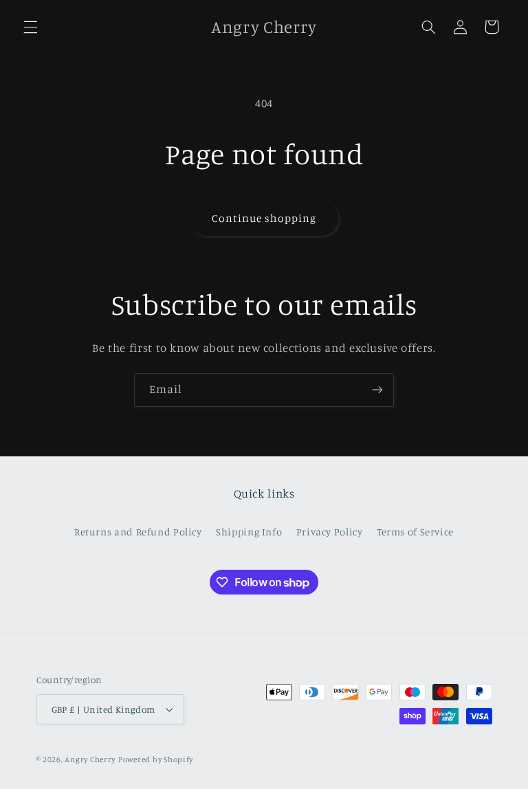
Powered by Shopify (155, 759)
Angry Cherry (90, 759)
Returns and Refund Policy (138, 531)
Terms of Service (415, 531)
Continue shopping (264, 218)
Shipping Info (249, 531)
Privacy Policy (329, 531)
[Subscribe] (377, 390)
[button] (30, 27)
